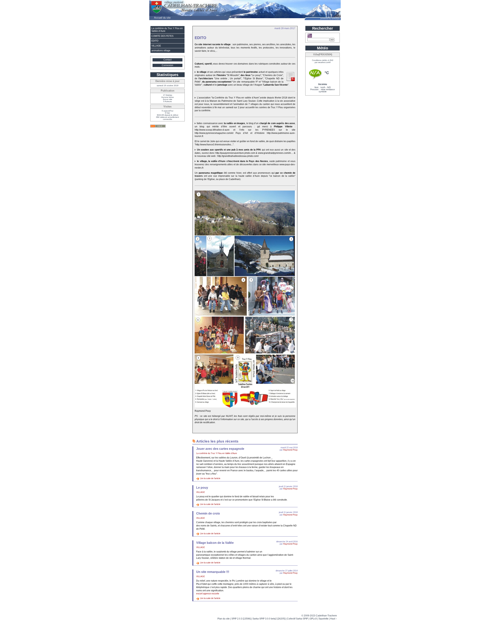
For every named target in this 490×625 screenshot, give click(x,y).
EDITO (154, 40)
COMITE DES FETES (162, 36)
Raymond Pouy (290, 450)
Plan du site (223, 618)
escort (199, 593)
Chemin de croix (208, 513)
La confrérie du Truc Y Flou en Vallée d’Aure (216, 453)
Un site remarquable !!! (212, 571)
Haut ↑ (333, 618)
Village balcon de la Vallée (215, 542)
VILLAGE (200, 492)
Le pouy (202, 487)
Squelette (323, 618)
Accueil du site (162, 17)
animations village (160, 50)
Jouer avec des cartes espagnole (220, 448)
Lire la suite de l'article (210, 478)
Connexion (167, 65)
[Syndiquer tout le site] (158, 126)
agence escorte (211, 593)
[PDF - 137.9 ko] (290, 80)
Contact (167, 59)
